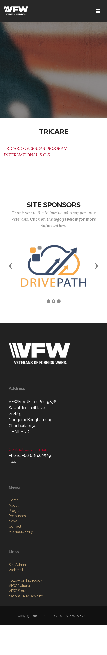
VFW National (20, 586)
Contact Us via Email (28, 449)
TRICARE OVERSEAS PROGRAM (36, 148)
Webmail (16, 570)
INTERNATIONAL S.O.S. (27, 155)
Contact (15, 526)
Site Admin (17, 565)
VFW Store (17, 591)
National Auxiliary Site (26, 596)
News (13, 521)
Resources (17, 516)
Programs (16, 511)
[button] (10, 265)
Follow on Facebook (25, 580)
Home (14, 500)
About (13, 505)
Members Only (21, 532)
